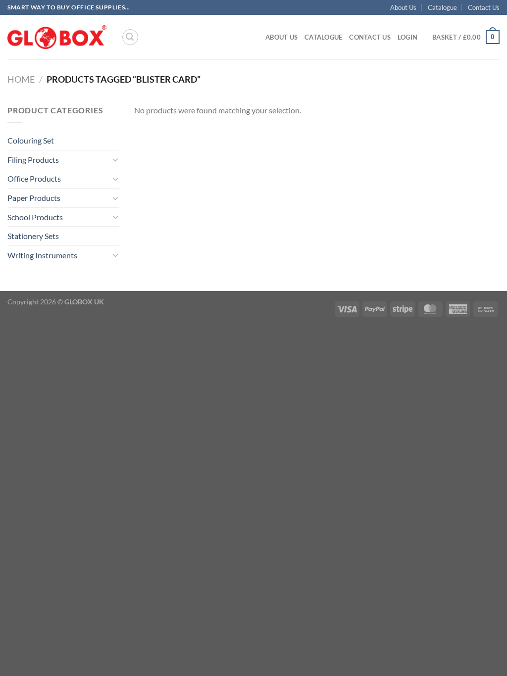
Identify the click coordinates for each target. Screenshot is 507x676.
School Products (35, 217)
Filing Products (33, 159)
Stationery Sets (33, 236)
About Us (403, 7)
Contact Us (484, 7)
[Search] (130, 37)
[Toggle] (115, 159)
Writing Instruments (42, 255)
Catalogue (442, 7)
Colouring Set (30, 140)
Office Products (34, 178)
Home (21, 79)
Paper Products (33, 197)
